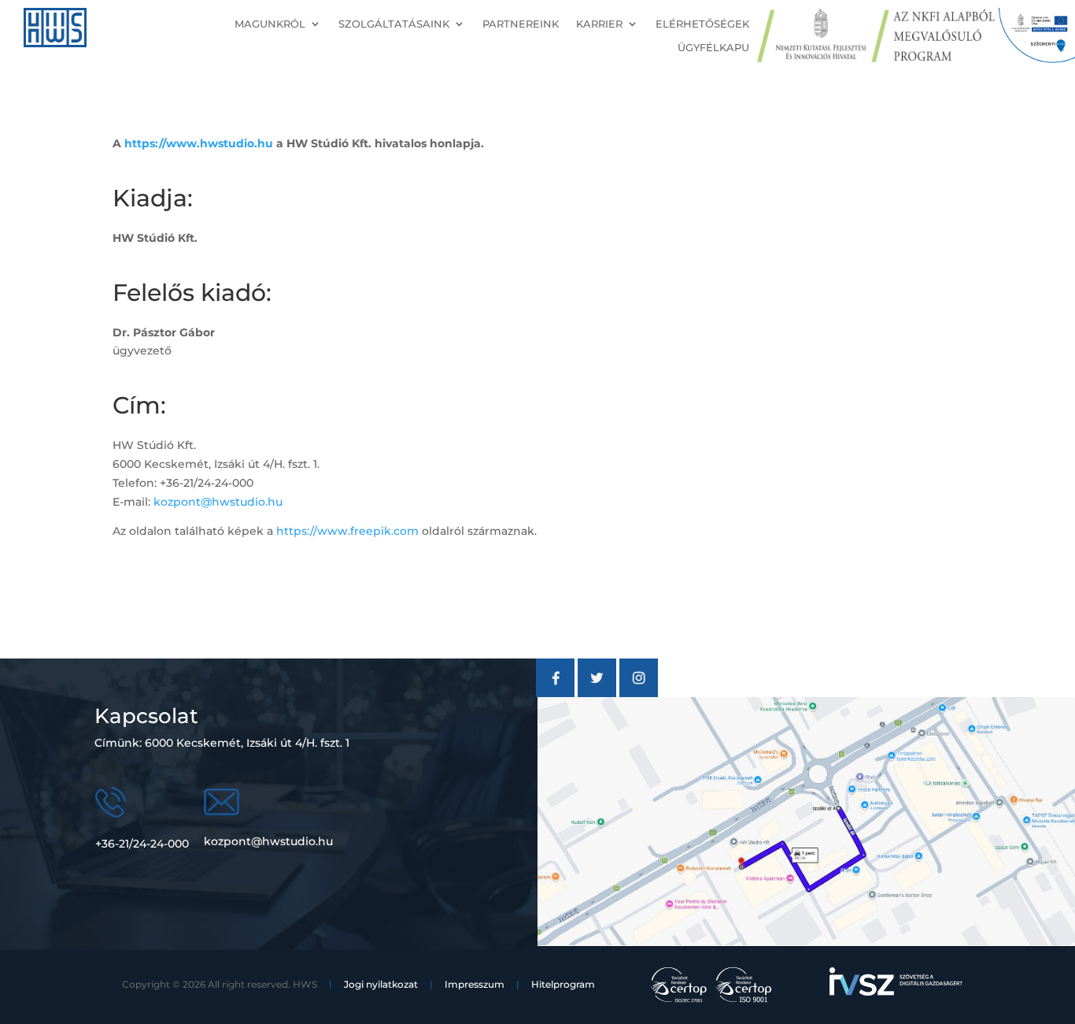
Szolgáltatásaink (393, 24)
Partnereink (520, 24)
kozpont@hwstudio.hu (218, 502)
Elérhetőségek (702, 24)
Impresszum (474, 984)
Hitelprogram (563, 984)
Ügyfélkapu (713, 48)
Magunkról (270, 24)
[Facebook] (555, 693)
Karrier (599, 24)
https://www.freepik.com (347, 531)
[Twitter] (597, 693)
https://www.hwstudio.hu (198, 143)
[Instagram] (638, 693)
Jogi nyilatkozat (381, 984)
